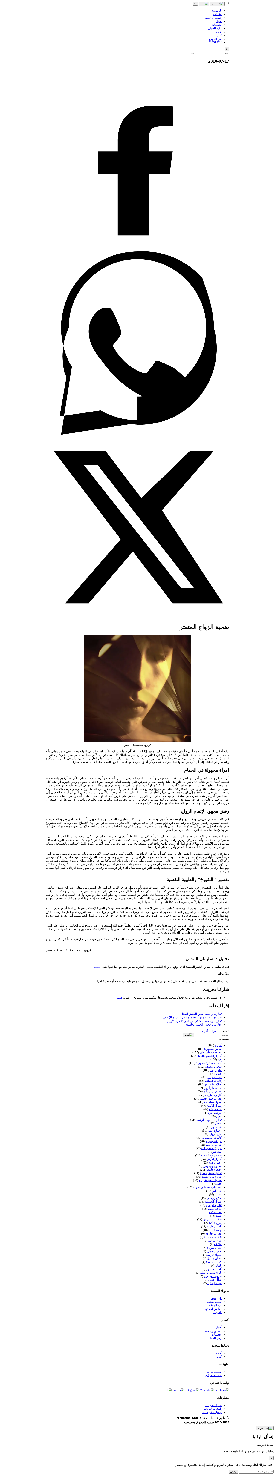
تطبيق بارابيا (214, 1371)
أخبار (219, 1327)
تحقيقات (216, 1334)
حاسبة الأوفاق (213, 1375)
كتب (219, 1356)
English (217, 1312)
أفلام (219, 1353)
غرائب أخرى (208, 1031)
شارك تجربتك (213, 1405)
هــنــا (97, 966)
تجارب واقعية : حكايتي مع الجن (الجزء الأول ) (194, 1021)
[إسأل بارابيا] (265, 1428)
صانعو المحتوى (213, 1308)
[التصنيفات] (217, 4)
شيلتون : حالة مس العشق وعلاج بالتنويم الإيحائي (192, 1017)
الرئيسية (216, 1298)
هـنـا (119, 997)
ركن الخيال (215, 1338)
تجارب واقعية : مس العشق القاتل (201, 1013)
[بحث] (204, 4)
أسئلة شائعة (214, 1301)
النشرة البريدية (213, 1408)
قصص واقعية (213, 1331)
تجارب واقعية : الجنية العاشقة (203, 1024)
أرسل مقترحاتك (212, 1412)
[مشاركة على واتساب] (137, 433)
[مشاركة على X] (137, 617)
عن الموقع (215, 1305)
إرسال (233, 1471)
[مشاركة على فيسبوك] (137, 249)
